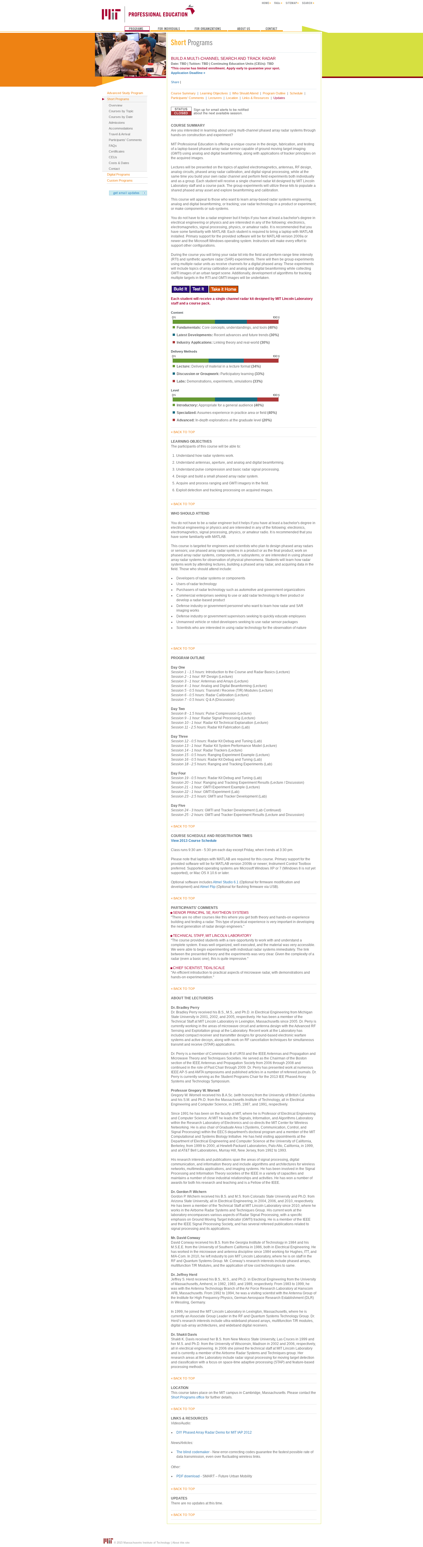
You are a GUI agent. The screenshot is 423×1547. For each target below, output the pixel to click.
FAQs (278, 3)
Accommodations (121, 128)
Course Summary (183, 93)
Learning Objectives (214, 93)
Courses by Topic (121, 111)
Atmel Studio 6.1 (226, 882)
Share (175, 82)
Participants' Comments (125, 140)
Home (266, 3)
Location (232, 98)
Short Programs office (188, 1397)
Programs (137, 29)
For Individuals (168, 29)
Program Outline (274, 93)
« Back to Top (183, 432)
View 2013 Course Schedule (194, 841)
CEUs (113, 157)
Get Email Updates (128, 193)
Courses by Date (121, 117)
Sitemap (292, 3)
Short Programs (118, 99)
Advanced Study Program (125, 93)
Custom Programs (120, 180)
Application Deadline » (188, 73)
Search (308, 3)
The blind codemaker (192, 1452)
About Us (244, 29)
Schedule (296, 93)
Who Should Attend (245, 93)
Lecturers (215, 98)
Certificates (117, 151)
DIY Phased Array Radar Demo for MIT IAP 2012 (214, 1432)
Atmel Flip (208, 887)
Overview (115, 105)
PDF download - (189, 1476)
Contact (272, 29)
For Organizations (206, 29)
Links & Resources (255, 98)
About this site (181, 1542)
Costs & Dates (119, 163)
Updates (279, 98)
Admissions (117, 122)
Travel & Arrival (119, 134)
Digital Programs (118, 174)
